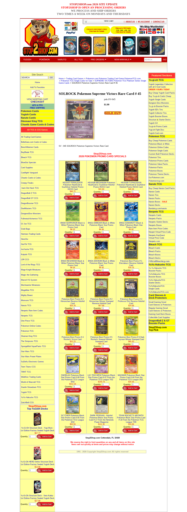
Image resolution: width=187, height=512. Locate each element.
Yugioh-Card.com (156, 133)
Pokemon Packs (156, 167)
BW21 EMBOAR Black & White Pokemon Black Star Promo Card (101, 225)
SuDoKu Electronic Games (32, 362)
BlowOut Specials (28, 162)
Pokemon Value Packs (158, 164)
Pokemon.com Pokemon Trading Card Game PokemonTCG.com (113, 78)
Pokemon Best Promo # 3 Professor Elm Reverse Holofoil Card (131, 301)
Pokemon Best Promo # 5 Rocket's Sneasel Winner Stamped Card (101, 339)
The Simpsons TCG (29, 341)
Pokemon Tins (155, 157)
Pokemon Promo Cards (158, 161)
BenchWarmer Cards (30, 147)
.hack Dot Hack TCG (30, 188)
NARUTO (62, 59)
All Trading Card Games (31, 137)
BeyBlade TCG (27, 152)
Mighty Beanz (27, 295)
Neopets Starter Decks (158, 222)
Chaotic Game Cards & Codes (37, 124)
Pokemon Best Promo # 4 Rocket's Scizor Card (73, 338)
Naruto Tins (154, 195)
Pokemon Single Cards (158, 151)
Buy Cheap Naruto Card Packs (162, 188)
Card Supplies (27, 167)
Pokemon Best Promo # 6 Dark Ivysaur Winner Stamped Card (131, 338)
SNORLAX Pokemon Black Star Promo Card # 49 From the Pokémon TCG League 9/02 (72, 378)
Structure (152, 120)
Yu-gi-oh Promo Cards (158, 126)
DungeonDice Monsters (31, 213)
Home (37, 82)
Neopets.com (154, 241)
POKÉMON (44, 59)
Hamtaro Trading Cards (31, 234)
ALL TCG (78, 59)
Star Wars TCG (27, 351)
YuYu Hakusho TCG (29, 397)
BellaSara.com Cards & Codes (34, 142)
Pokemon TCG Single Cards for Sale (76, 81)
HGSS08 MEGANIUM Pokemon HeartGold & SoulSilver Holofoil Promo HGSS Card (101, 185)
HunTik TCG (26, 244)
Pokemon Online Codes (31, 326)
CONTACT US (158, 22)
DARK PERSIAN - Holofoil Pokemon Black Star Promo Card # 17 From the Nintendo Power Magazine (101, 418)
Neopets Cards (155, 215)
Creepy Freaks (27, 183)
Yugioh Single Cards (157, 99)
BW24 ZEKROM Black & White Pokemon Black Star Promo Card (101, 263)
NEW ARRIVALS (122, 59)
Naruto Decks (154, 205)
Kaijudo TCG (26, 254)
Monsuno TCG (27, 300)
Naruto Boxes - (158, 202)
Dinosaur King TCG (32, 121)
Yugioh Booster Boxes (158, 116)
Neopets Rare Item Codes (32, 310)
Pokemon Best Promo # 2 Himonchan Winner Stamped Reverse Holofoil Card (101, 301)
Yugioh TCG (26, 392)
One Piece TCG (27, 321)
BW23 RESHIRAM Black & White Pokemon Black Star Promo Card (72, 263)
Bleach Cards (154, 248)
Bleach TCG (26, 157)
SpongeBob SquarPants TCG (33, 346)
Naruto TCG (26, 305)
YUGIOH (27, 59)
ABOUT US (130, 22)
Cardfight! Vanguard (29, 173)
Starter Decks (165, 120)
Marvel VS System (29, 280)
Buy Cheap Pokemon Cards (160, 140)
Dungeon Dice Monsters (159, 103)
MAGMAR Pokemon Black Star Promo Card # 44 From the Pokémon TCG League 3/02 (131, 377)
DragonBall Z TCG (29, 193)
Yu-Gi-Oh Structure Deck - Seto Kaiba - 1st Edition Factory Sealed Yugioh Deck (37, 496)
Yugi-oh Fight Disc (156, 130)
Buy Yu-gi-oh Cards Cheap (160, 96)
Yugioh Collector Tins (158, 113)
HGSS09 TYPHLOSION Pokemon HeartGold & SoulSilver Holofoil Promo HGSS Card (131, 185)
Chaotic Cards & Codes (31, 178)
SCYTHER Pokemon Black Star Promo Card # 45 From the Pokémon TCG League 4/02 (72, 418)
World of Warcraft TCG (30, 382)
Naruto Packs (154, 198)
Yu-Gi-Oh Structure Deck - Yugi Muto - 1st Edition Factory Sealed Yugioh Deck (37, 429)
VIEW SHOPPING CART (37, 99)
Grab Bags (25, 229)
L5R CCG (25, 259)
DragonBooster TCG (29, 203)
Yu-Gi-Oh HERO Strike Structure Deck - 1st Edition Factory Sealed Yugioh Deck (37, 463)
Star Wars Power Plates (31, 356)
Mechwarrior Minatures (30, 285)
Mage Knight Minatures (31, 270)
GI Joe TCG (26, 224)
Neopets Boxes (155, 225)
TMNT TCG (26, 372)
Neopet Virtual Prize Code (160, 232)
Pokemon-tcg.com (156, 181)
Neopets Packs (155, 218)
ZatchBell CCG (27, 402)
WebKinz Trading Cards (31, 377)
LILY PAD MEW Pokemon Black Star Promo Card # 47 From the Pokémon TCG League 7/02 (101, 377)
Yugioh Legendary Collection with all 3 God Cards (161, 87)
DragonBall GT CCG (29, 198)
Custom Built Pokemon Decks (161, 154)
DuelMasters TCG (28, 208)
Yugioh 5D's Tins (156, 110)
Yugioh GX (153, 123)
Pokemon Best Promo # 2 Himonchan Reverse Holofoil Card (73, 301)
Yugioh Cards (28, 114)
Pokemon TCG (27, 331)
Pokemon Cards (30, 111)
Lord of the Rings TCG (30, 265)
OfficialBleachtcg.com (159, 261)
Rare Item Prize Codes (158, 228)
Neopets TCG (27, 316)
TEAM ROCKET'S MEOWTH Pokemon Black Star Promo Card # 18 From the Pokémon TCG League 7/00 (131, 418)
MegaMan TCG (27, 290)
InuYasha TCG (27, 249)
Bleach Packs (155, 251)
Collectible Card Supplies (159, 317)
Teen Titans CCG (28, 367)
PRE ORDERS (98, 59)
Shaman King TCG (29, 336)
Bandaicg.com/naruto (158, 208)
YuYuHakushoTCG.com (159, 292)
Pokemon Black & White (159, 144)
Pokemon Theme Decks (159, 174)
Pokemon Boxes (156, 171)
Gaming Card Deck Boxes (160, 314)
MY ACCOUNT (144, 22)
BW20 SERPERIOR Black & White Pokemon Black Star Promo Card (72, 225)
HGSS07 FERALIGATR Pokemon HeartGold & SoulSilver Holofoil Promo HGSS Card (72, 186)
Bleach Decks (155, 258)
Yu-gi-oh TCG (156, 80)
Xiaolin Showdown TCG (31, 387)
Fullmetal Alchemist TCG (31, 219)
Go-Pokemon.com (156, 177)
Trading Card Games (75, 78)
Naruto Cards (28, 118)
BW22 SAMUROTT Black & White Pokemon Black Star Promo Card (131, 225)
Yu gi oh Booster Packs (159, 106)
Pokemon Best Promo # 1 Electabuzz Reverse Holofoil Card (131, 263)
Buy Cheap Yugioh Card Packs (162, 93)
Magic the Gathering (29, 275)
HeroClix (24, 239)
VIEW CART (108, 21)
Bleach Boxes (155, 255)
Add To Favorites (37, 87)
